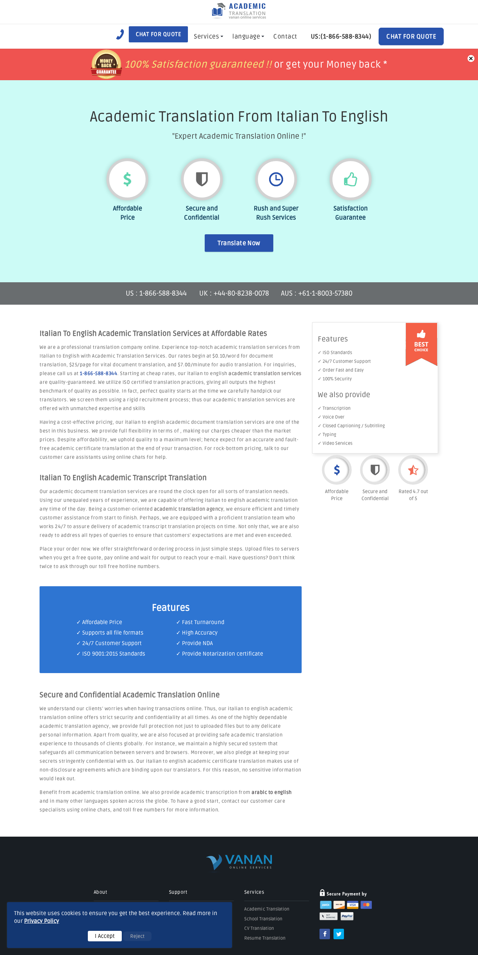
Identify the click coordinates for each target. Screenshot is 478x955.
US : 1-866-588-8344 (157, 293)
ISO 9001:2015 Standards (113, 653)
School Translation (263, 919)
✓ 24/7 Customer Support (344, 361)
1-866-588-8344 (98, 373)
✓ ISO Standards (335, 352)
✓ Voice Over (331, 417)
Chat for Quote (158, 34)
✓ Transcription (334, 408)
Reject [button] (137, 936)
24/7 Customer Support (112, 643)
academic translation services (265, 373)
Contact (285, 36)
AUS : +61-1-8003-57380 (316, 293)
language (246, 36)
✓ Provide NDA (194, 643)
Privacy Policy (41, 921)
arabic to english (272, 792)
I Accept (105, 936)
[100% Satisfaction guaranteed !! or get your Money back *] (239, 77)
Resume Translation (265, 938)
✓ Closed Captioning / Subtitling (351, 426)
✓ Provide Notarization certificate (219, 653)
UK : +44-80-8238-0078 (234, 293)
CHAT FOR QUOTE (411, 36)
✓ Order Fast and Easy (341, 370)
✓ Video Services (335, 443)
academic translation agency (189, 509)
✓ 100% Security (335, 379)
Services (206, 36)
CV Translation (259, 928)
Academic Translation (267, 909)
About (100, 892)
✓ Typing (327, 434)
